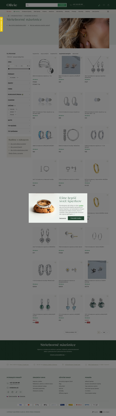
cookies (81, 205)
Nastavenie (62, 218)
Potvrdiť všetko (76, 218)
